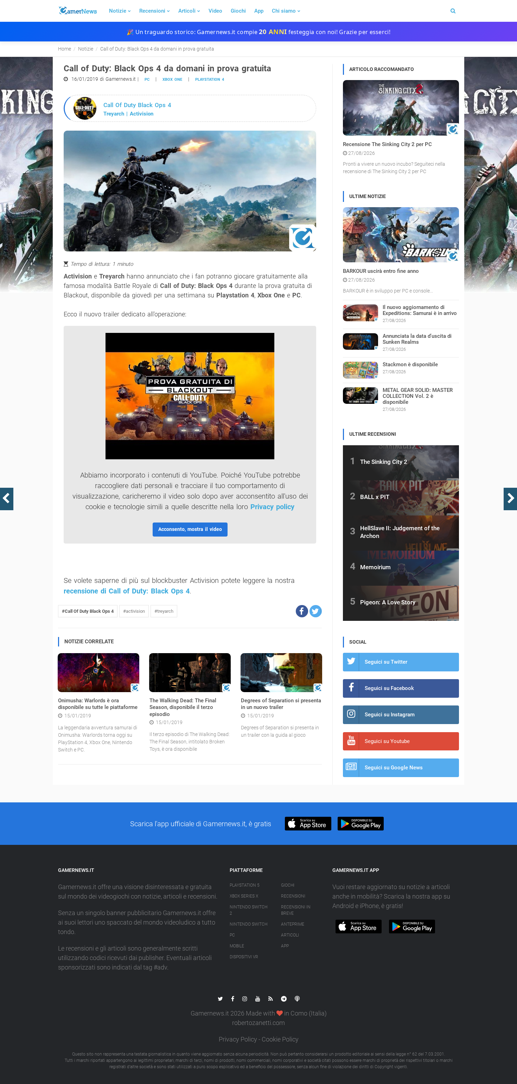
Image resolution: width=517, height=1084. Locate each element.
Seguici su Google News (394, 767)
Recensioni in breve (296, 910)
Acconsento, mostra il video (190, 529)
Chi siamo (284, 11)
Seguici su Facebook (389, 688)
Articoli (187, 11)
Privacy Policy (238, 1039)
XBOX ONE (172, 79)
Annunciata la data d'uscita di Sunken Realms (417, 339)
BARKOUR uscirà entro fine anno (381, 271)
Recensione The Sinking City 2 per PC (387, 144)
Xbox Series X (244, 896)
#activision (134, 611)
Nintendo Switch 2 (248, 910)
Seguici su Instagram (390, 714)
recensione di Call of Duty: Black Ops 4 (127, 591)
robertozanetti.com (258, 1022)
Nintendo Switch (248, 924)
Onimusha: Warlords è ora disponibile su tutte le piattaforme (98, 704)
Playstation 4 (209, 79)
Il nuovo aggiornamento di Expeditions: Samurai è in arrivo (420, 310)
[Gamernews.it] (77, 11)
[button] (302, 611)
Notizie (117, 11)
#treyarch (163, 611)
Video (215, 11)
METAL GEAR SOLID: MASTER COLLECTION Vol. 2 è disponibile (418, 396)
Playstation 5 (245, 885)
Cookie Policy (280, 1039)
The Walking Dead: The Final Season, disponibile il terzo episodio (182, 707)
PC (147, 79)
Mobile (237, 946)
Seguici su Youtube (387, 741)
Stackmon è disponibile (410, 364)
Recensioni (152, 11)
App (258, 11)
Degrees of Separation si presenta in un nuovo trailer (281, 704)
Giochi (238, 11)
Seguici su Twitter (386, 662)
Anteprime (292, 924)
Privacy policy (272, 506)
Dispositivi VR (244, 956)
